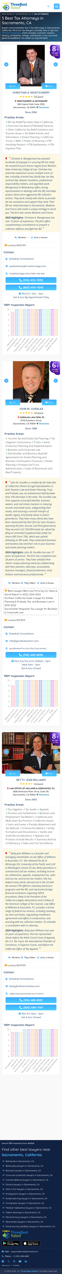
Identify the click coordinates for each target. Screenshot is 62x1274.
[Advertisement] (31, 1109)
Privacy (6, 1265)
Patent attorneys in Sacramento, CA (22, 1212)
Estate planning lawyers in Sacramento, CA (26, 1198)
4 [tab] (34, 79)
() (38, 96)
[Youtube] (20, 1261)
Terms (16, 1265)
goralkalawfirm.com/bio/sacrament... (28, 648)
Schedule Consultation (21, 258)
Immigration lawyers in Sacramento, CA (24, 1203)
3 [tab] (31, 79)
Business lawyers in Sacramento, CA (23, 1170)
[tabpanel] (31, 65)
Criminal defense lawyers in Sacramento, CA (26, 1179)
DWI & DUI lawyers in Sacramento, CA (24, 1189)
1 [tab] (27, 79)
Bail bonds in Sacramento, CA (19, 1161)
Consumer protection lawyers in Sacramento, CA (29, 1175)
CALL (13, 86)
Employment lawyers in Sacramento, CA (25, 1193)
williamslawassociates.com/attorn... (27, 993)
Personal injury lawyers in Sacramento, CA (25, 1217)
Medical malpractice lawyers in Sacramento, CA (28, 1207)
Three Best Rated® (29, 1271)
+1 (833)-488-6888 (21, 1256)
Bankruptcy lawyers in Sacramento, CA (24, 1166)
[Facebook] (3, 1261)
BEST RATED (7, 14)
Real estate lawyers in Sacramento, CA (24, 1221)
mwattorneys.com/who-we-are (27, 273)
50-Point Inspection (11, 33)
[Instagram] (14, 1261)
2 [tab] (29, 79)
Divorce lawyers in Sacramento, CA (22, 1184)
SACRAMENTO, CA (23, 14)
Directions (43, 107)
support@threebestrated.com (24, 1251)
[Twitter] (8, 1261)
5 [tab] (35, 395)
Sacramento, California (22, 1155)
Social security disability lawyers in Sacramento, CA (30, 1226)
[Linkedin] (26, 1261)
